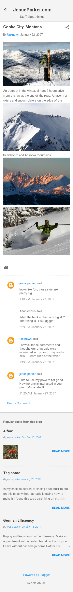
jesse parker (27, 283)
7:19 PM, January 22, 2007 (36, 362)
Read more (61, 451)
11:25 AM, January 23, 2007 (37, 393)
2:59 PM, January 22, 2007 (36, 327)
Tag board (11, 473)
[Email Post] (5, 269)
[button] (67, 28)
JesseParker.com (32, 10)
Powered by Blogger (36, 575)
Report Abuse (36, 583)
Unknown (25, 339)
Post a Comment (18, 403)
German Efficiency (18, 520)
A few (8, 431)
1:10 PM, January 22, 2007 (36, 299)
